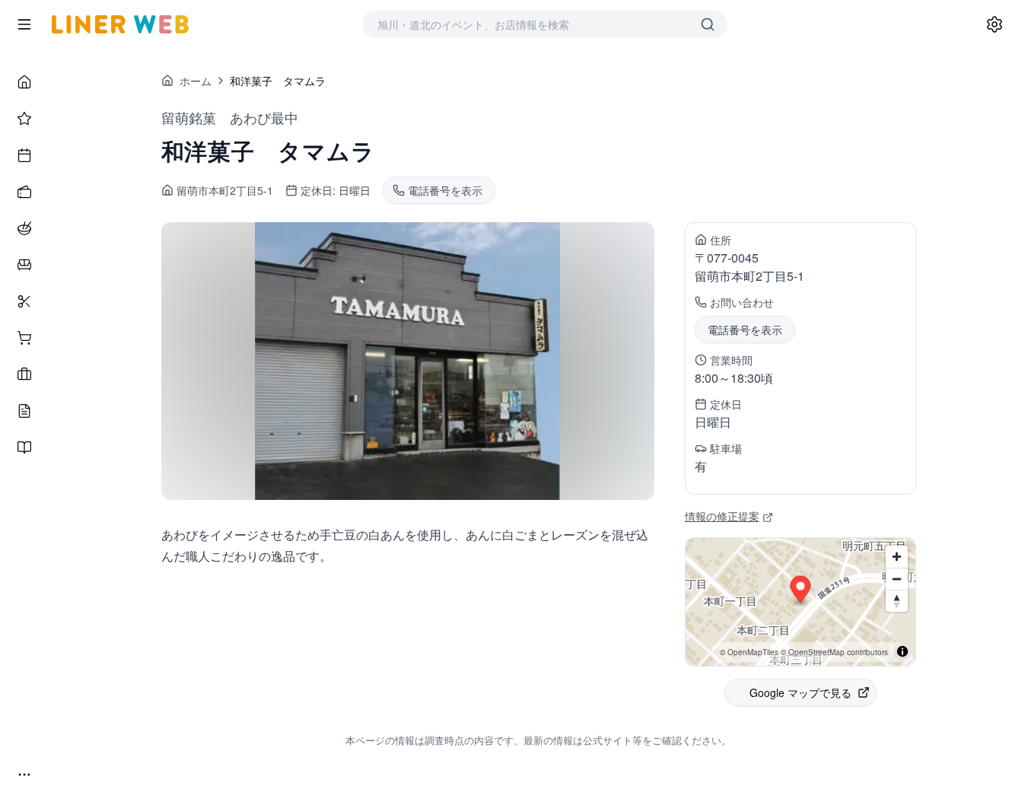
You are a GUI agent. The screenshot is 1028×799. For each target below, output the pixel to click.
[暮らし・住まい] (24, 265)
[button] (800, 591)
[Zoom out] (897, 579)
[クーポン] (24, 191)
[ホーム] (24, 82)
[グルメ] (24, 228)
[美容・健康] (24, 301)
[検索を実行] (707, 24)
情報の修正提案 (722, 516)
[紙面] (24, 447)
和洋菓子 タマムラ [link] (278, 80)
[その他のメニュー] (24, 774)
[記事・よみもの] (24, 411)
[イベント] (24, 155)
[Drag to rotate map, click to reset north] (897, 601)
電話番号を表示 (745, 329)
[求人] (24, 374)
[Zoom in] (897, 557)
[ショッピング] (24, 338)
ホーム (196, 80)
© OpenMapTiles (749, 652)
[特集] (24, 118)
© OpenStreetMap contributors (834, 652)
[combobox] (529, 24)
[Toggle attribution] (902, 651)
